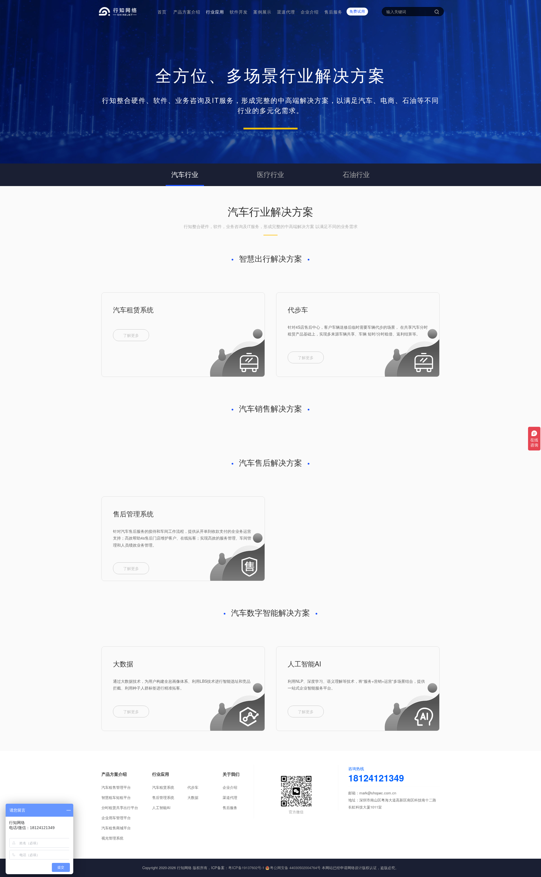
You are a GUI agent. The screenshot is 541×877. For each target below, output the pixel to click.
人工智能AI (304, 663)
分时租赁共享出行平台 (119, 807)
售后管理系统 (133, 513)
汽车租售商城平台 (116, 827)
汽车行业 (184, 174)
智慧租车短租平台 (116, 797)
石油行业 (356, 174)
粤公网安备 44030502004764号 (295, 867)
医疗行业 (270, 174)
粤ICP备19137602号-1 (246, 867)
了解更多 (131, 335)
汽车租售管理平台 (116, 787)
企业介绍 (230, 787)
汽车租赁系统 (133, 309)
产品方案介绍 (114, 774)
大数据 (123, 663)
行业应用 (160, 774)
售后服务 (230, 807)
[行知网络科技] (125, 11)
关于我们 (231, 774)
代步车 (298, 309)
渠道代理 (230, 797)
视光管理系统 (112, 838)
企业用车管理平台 (116, 817)
